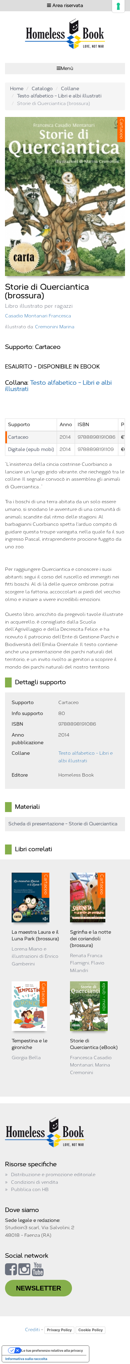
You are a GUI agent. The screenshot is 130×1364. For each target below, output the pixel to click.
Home (16, 88)
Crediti (32, 1330)
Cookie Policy (90, 1330)
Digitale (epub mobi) (31, 449)
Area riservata (67, 5)
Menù (67, 68)
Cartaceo (18, 437)
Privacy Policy (59, 1330)
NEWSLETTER (38, 1288)
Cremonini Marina (54, 327)
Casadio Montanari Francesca (38, 316)
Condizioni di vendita (34, 1182)
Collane (70, 88)
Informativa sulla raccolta (26, 1359)
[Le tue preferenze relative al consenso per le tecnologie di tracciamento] (118, 6)
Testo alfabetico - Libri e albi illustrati (59, 96)
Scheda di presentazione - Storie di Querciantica (62, 824)
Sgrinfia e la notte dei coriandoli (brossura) (90, 938)
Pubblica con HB (30, 1189)
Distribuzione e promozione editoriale (53, 1174)
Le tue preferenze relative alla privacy (52, 1350)
